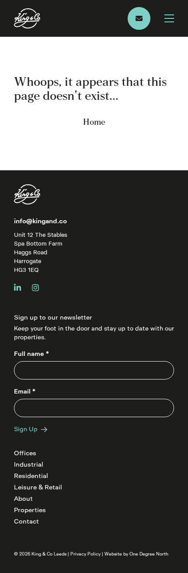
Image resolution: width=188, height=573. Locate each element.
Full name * (31, 354)
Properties (30, 510)
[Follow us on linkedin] (21, 287)
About (23, 499)
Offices (25, 453)
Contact (26, 522)
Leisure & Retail (38, 487)
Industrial (28, 465)
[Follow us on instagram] (39, 287)
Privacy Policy (85, 554)
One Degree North (148, 554)
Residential (31, 476)
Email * (24, 392)
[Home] (71, 18)
